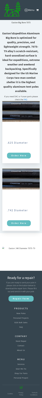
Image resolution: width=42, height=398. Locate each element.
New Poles (21, 313)
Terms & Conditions (33, 394)
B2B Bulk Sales (21, 322)
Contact (21, 345)
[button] (38, 10)
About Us (21, 350)
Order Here (18, 155)
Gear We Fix (21, 369)
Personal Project (21, 378)
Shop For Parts (21, 373)
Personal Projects (21, 318)
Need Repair (21, 341)
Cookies (10, 394)
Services (21, 364)
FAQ (25, 99)
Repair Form (21, 298)
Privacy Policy (21, 394)
